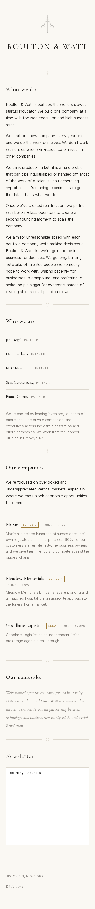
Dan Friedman (17, 353)
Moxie (12, 524)
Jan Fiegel (14, 339)
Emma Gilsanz (17, 396)
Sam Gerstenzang (20, 382)
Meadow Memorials (25, 578)
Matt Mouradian (19, 368)
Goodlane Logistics (24, 625)
